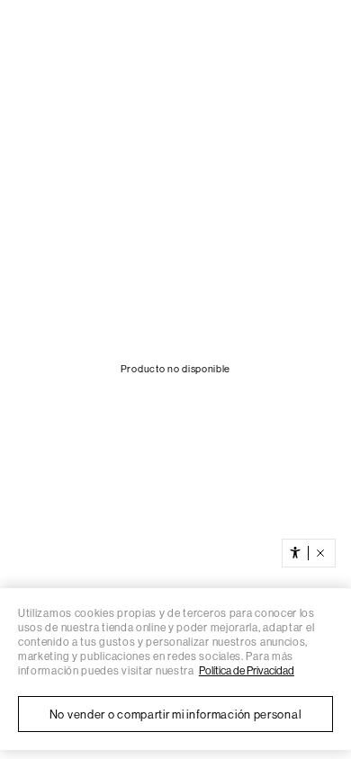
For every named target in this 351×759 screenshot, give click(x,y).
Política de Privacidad (246, 671)
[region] (175, 669)
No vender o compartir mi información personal (176, 714)
